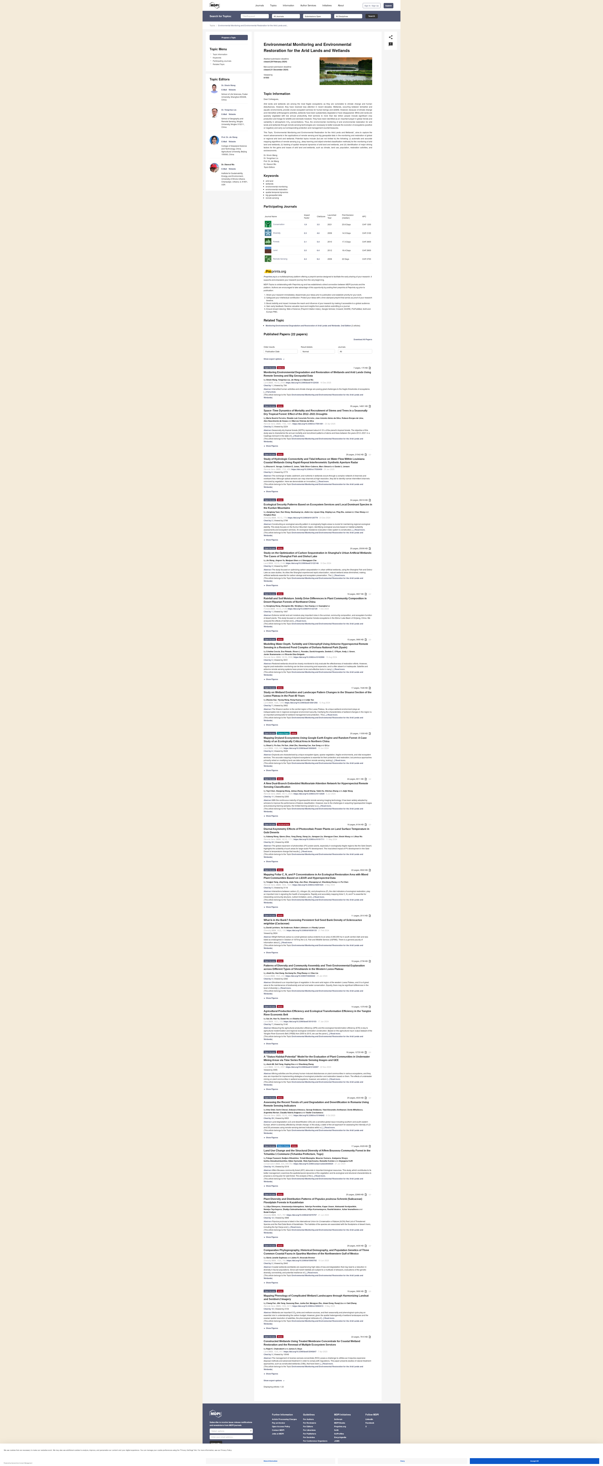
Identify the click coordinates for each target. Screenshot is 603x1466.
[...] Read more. (298, 435)
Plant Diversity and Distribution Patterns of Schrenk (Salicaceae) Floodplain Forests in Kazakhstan (313, 1201)
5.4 (318, 241)
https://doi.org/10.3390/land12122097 (302, 1067)
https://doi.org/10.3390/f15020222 (300, 975)
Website (232, 89)
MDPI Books (339, 1422)
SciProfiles (339, 1433)
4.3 (305, 259)
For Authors (308, 1419)
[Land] (271, 253)
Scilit (336, 1430)
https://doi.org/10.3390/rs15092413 (307, 1306)
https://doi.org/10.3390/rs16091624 (307, 884)
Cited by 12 (269, 1217)
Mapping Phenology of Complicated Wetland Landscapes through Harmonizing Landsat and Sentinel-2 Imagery (316, 1297)
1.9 (305, 224)
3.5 (318, 224)
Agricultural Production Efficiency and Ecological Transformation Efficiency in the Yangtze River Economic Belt (317, 1013)
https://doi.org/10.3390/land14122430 (302, 382)
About (341, 5)
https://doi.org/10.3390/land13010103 (300, 1021)
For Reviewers (309, 1422)
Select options (217, 1430)
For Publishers (309, 1433)
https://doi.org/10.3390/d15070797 (302, 1214)
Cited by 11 (269, 796)
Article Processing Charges (284, 1419)
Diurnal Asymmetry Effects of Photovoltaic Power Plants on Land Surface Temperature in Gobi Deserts (316, 831)
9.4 (318, 259)
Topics (273, 5)
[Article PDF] (369, 368)
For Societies (309, 1437)
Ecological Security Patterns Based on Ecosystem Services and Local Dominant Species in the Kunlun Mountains (318, 506)
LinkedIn (369, 1419)
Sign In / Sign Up (371, 5)
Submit (388, 5)
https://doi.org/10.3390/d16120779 (303, 517)
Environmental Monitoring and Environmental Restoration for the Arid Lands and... (253, 25)
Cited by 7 (268, 705)
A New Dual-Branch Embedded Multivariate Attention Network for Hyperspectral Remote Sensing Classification (316, 785)
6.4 (318, 250)
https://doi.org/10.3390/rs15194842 (308, 1115)
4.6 (318, 233)
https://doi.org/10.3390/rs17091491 (307, 423)
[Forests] (272, 244)
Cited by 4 (268, 566)
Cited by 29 (269, 1118)
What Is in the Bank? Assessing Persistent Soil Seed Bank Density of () (313, 922)
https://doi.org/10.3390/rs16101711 (308, 839)
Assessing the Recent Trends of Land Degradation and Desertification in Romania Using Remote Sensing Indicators (316, 1104)
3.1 (305, 241)
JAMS (337, 1440)
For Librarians (309, 1430)
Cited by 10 (269, 1308)
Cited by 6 (268, 472)
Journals (259, 5)
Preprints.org (340, 1426)
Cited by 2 (268, 426)
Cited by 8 (268, 751)
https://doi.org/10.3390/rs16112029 (308, 793)
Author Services (308, 5)
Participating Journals (222, 61)
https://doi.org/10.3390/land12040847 (300, 1351)
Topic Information (220, 54)
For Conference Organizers (315, 1440)
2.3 (305, 233)
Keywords (217, 57)
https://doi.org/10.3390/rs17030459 (306, 469)
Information (288, 5)
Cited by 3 (268, 1354)
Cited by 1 (268, 385)
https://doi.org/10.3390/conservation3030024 (313, 1163)
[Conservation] (275, 227)
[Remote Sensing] (276, 261)
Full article (271, 391)
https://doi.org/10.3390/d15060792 (302, 1260)
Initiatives (327, 5)
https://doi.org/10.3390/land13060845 (300, 748)
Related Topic (219, 64)
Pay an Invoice (278, 1422)
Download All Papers (363, 339)
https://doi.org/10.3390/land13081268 (301, 702)
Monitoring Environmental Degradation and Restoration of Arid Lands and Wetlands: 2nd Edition (308, 325)
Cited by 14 (269, 1166)
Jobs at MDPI (278, 1433)
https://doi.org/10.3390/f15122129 (302, 608)
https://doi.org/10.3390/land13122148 (302, 563)
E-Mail (224, 89)
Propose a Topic (229, 37)
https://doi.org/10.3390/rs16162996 (308, 657)
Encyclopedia (340, 1437)
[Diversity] (272, 235)
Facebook (369, 1422)
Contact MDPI (278, 1430)
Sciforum (338, 1419)
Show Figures (271, 445)
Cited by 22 (269, 842)
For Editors (308, 1426)
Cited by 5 (268, 659)
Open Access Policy (281, 1426)
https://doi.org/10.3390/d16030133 (302, 930)
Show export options (274, 358)
